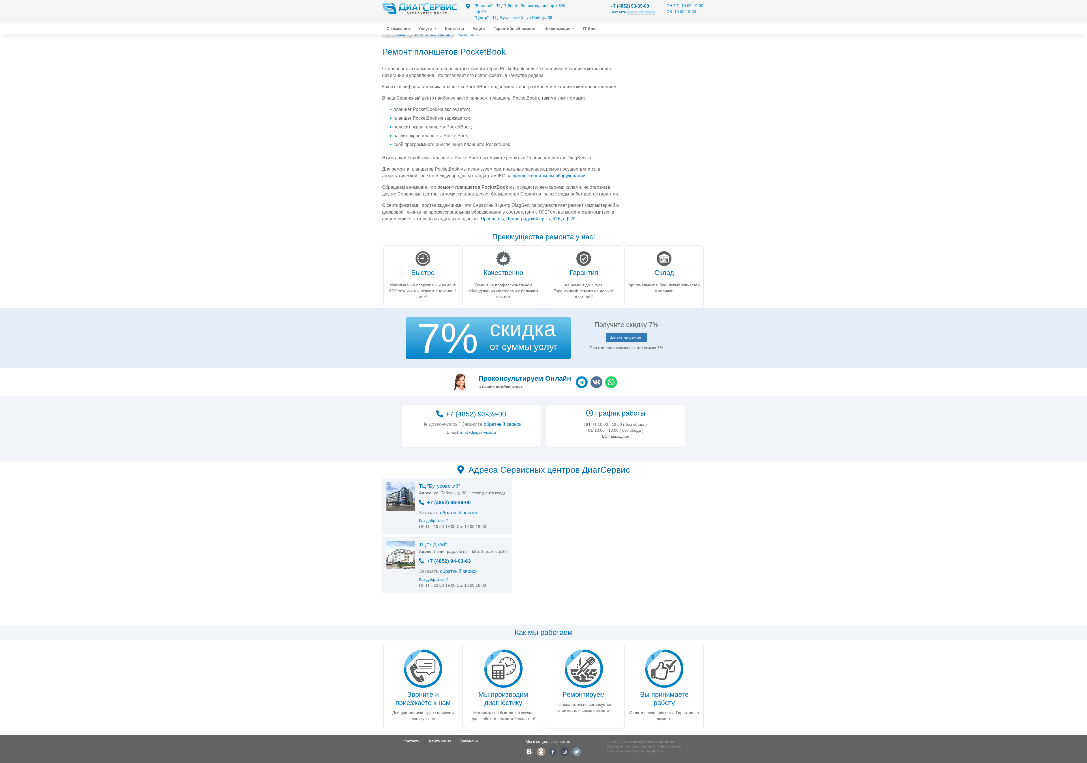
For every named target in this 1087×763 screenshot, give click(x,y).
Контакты (454, 28)
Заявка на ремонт (626, 337)
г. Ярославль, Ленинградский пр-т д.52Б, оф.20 (526, 218)
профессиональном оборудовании (549, 175)
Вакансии (469, 741)
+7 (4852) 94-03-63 (449, 561)
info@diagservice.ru (478, 432)
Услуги (425, 28)
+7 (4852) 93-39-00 (630, 6)
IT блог (590, 28)
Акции (478, 28)
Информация (558, 28)
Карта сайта (440, 741)
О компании (398, 28)
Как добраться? (433, 520)
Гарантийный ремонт (514, 28)
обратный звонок (502, 424)
